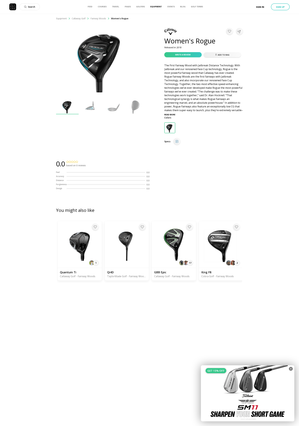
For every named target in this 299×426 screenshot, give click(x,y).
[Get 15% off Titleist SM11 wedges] (247, 393)
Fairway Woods (98, 18)
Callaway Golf (78, 18)
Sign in (260, 6)
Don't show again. (248, 419)
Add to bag (223, 55)
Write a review (183, 54)
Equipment (61, 18)
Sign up (280, 6)
